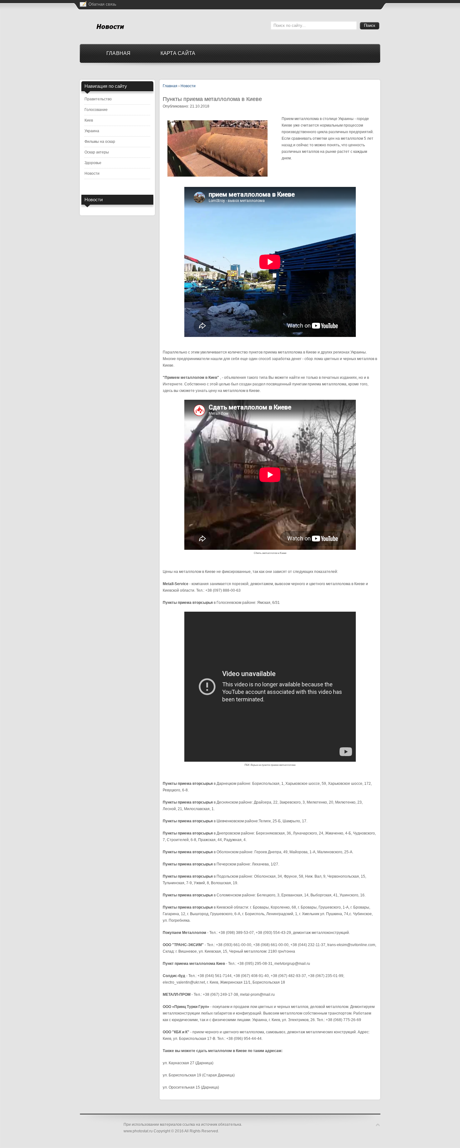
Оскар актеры (96, 152)
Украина (91, 131)
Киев (88, 120)
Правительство (98, 99)
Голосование (96, 110)
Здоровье (92, 163)
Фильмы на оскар (99, 141)
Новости (92, 173)
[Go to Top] (378, 1125)
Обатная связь (102, 4)
